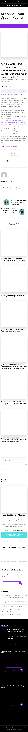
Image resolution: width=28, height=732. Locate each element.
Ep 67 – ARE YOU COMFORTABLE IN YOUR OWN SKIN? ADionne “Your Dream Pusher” (14, 403)
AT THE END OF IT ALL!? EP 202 (11, 615)
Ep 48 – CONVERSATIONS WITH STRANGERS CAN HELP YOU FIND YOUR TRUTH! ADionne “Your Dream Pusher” (14, 366)
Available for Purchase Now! (11, 583)
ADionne (22, 79)
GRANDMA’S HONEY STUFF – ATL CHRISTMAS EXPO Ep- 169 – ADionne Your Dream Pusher (13, 260)
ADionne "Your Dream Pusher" (13, 16)
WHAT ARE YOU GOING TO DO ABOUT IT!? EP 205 (14, 602)
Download (16, 94)
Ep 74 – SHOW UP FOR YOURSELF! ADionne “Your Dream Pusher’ (12, 331)
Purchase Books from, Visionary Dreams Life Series (14, 535)
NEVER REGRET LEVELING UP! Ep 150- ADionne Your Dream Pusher (13, 296)
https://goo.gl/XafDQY (16, 133)
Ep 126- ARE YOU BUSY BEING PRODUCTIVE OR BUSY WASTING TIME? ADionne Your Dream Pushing (14, 439)
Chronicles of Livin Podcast (8, 61)
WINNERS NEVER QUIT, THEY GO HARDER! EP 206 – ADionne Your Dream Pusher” (14, 596)
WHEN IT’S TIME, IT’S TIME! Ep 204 (12, 606)
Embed (20, 94)
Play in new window (8, 94)
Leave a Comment (5, 81)
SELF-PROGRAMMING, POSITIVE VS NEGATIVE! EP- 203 (12, 610)
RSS (6, 96)
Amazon (23, 110)
